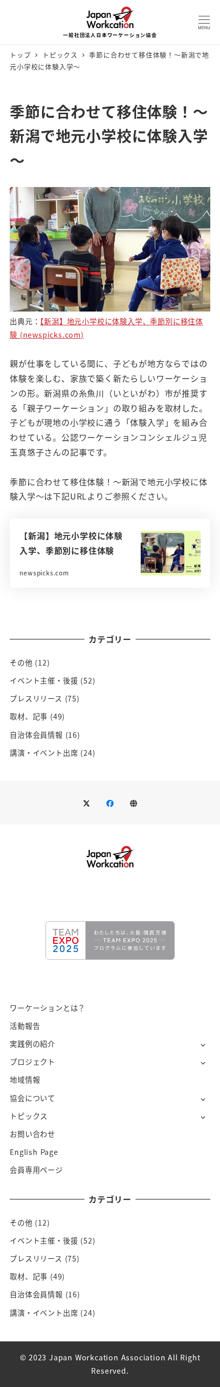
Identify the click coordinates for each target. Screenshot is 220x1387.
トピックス (29, 1116)
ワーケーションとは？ (47, 1008)
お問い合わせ (32, 1134)
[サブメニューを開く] (202, 1044)
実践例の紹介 (32, 1044)
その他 (21, 662)
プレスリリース (36, 698)
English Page (34, 1152)
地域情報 (25, 1079)
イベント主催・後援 (44, 680)
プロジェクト (32, 1062)
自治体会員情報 (36, 735)
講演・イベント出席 (44, 753)
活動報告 (25, 1026)
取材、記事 (29, 716)
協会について (32, 1098)
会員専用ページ (36, 1170)
